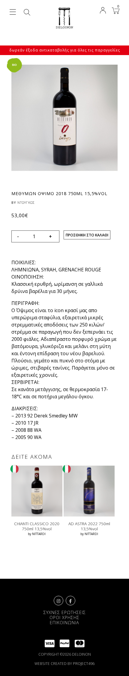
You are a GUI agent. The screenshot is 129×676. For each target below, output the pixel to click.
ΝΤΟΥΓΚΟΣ (26, 202)
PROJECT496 (83, 663)
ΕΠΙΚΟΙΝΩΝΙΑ (64, 622)
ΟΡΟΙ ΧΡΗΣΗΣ (65, 617)
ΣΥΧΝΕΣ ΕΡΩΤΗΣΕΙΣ (65, 612)
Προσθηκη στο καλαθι (87, 235)
